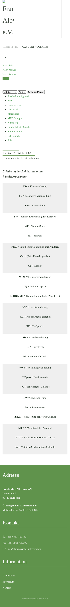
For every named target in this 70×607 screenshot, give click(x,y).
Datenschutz (9, 575)
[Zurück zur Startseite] (8, 19)
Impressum (8, 581)
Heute (6, 78)
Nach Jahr (8, 65)
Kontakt (7, 587)
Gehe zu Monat (35, 92)
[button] (65, 19)
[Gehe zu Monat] (4, 83)
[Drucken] (9, 57)
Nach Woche (9, 74)
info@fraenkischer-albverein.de (24, 549)
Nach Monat (9, 69)
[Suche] (4, 87)
